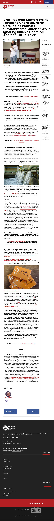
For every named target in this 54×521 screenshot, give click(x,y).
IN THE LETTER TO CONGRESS (11, 193)
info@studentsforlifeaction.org (13, 443)
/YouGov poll (15, 260)
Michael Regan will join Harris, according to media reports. (20, 109)
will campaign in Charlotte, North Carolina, (27, 103)
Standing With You (34, 377)
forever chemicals (25, 206)
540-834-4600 (8, 441)
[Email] (6, 401)
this (19, 302)
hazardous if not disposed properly (25, 298)
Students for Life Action (27, 516)
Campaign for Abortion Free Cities (20, 377)
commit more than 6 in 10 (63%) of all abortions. (17, 133)
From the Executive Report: (11, 291)
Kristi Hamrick (7, 65)
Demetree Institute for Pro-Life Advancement (21, 378)
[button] (47, 6)
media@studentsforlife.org (30, 96)
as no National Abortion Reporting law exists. (23, 135)
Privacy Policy (15, 516)
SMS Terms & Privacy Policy (16, 451)
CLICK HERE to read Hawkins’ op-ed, (16, 241)
